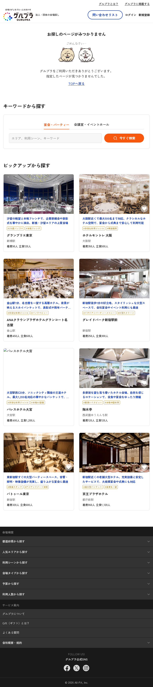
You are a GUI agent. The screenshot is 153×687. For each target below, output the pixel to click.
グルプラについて (13, 614)
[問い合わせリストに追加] (68, 208)
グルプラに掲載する (137, 4)
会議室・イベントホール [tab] (91, 124)
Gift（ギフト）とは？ (15, 623)
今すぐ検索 (127, 138)
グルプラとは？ (108, 4)
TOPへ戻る (76, 83)
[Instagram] (86, 668)
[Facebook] (67, 668)
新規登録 (144, 15)
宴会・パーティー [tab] (56, 124)
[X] (76, 668)
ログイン (130, 15)
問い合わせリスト (105, 14)
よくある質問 (10, 632)
